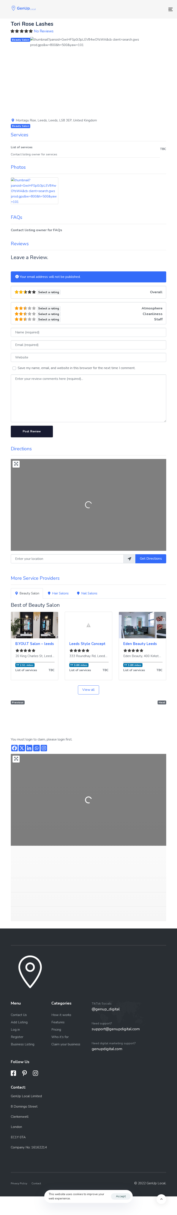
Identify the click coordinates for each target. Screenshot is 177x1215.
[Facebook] (14, 748)
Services (19, 135)
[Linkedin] (29, 748)
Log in (15, 1029)
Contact (36, 1183)
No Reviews (44, 31)
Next (162, 702)
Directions (21, 449)
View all (88, 689)
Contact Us (19, 1015)
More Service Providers (35, 578)
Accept (121, 1196)
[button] (40, 75)
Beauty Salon (20, 39)
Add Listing (19, 1022)
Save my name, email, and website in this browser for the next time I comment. (76, 368)
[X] (22, 748)
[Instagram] (44, 748)
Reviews (20, 243)
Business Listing (22, 1044)
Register (17, 1037)
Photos (18, 167)
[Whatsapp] (36, 748)
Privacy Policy (19, 1183)
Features (58, 1022)
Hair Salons (60, 593)
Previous (18, 702)
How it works (61, 1015)
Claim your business (65, 1044)
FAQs (16, 217)
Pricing (56, 1029)
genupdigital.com (107, 1048)
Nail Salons (89, 593)
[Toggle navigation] (145, 9)
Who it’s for (60, 1037)
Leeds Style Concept (87, 643)
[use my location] (129, 558)
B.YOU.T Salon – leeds (34, 643)
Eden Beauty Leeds (140, 643)
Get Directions (151, 558)
